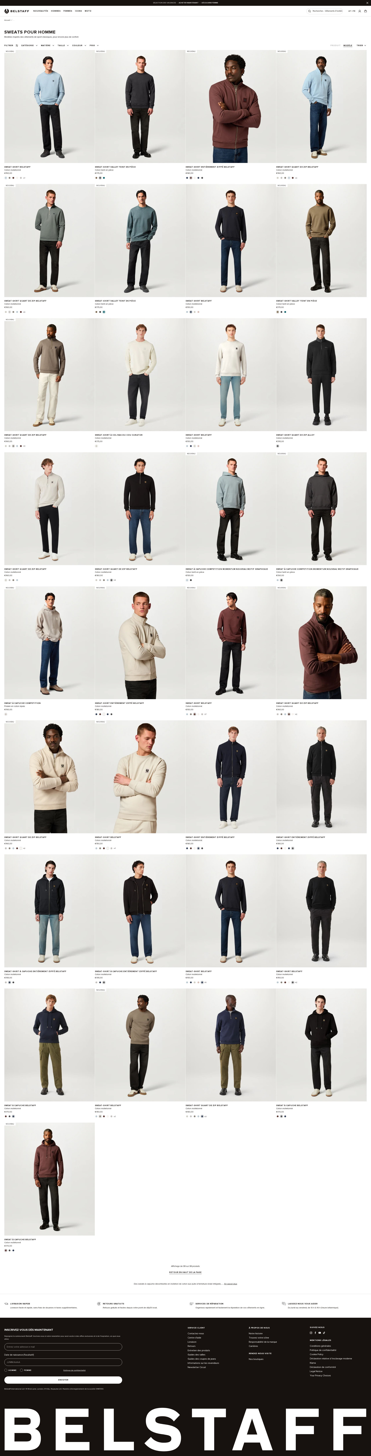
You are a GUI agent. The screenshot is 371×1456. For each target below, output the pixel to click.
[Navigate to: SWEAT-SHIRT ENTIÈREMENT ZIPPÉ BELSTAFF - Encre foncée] (231, 776)
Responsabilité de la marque (263, 1341)
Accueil (7, 20)
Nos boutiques (256, 1359)
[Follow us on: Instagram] (311, 1333)
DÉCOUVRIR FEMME (210, 3)
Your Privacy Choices (320, 1375)
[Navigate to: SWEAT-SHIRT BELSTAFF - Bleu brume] (49, 106)
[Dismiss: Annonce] (367, 3)
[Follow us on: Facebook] (315, 1333)
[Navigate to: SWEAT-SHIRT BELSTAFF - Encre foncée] (231, 240)
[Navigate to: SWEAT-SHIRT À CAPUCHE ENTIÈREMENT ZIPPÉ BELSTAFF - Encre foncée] (49, 910)
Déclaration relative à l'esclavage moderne (331, 1358)
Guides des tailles (196, 1354)
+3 (296, 178)
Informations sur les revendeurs (203, 1363)
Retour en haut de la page (185, 1272)
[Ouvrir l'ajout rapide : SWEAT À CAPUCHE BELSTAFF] (5, 1116)
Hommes (55, 11)
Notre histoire (256, 1333)
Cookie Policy (316, 1354)
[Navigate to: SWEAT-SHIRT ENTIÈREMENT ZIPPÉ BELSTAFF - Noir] (321, 776)
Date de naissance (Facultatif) (19, 1354)
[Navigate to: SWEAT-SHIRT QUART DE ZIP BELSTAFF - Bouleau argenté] (49, 508)
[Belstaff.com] (16, 11)
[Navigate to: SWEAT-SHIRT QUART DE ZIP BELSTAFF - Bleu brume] (321, 106)
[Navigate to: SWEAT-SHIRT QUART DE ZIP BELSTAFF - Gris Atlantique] (49, 240)
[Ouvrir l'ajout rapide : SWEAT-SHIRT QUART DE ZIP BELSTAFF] (277, 177)
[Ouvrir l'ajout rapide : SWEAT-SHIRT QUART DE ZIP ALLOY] (277, 446)
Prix (92, 45)
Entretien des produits (199, 1350)
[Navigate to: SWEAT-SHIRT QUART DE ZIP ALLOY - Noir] (321, 374)
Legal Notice (316, 1371)
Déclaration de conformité (323, 1367)
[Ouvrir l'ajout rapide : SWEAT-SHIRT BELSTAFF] (5, 177)
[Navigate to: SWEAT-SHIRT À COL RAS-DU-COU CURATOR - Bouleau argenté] (140, 374)
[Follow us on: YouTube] (320, 1333)
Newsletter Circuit (197, 1367)
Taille (61, 45)
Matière (45, 45)
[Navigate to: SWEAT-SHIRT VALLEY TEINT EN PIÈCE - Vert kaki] (321, 240)
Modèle (347, 45)
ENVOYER (63, 1380)
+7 (24, 178)
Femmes (67, 11)
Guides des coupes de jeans (202, 1358)
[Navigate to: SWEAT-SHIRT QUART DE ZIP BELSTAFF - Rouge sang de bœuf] (321, 642)
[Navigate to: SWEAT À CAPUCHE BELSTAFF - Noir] (321, 1045)
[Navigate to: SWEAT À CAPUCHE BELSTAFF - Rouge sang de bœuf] (49, 1179)
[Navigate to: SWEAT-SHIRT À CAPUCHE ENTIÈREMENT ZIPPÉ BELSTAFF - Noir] (140, 910)
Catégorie (27, 45)
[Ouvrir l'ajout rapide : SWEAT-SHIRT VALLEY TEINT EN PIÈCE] (96, 177)
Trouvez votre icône (259, 1337)
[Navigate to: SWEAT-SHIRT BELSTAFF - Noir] (321, 910)
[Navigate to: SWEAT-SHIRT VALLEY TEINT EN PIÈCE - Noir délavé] (140, 106)
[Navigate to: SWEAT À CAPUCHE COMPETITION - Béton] (49, 642)
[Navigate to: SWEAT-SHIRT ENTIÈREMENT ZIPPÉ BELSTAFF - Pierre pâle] (140, 642)
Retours (191, 1346)
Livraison (192, 1341)
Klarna (313, 1362)
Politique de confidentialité (323, 1350)
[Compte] (360, 11)
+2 (296, 714)
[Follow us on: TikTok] (324, 1333)
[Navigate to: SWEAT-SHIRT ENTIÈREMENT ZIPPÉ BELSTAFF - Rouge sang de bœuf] (231, 106)
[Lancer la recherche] (309, 11)
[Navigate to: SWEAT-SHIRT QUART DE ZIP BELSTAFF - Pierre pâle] (49, 776)
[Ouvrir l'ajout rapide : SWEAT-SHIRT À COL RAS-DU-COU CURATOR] (96, 446)
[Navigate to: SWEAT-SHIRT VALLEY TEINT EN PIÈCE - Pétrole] (140, 240)
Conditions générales (320, 1346)
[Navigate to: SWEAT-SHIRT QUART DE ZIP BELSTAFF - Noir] (140, 508)
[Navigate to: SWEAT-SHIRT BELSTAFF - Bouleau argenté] (231, 374)
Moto (88, 11)
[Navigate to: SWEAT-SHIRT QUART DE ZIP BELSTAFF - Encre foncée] (231, 1045)
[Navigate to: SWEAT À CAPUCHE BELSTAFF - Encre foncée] (49, 1045)
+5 (205, 982)
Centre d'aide (194, 1337)
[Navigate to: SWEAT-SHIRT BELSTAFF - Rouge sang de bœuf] (231, 642)
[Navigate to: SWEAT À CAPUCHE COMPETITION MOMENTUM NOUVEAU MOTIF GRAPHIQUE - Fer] (321, 508)
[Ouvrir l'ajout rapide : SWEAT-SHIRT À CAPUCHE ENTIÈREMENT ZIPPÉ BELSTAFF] (5, 982)
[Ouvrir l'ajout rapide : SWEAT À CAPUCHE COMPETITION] (5, 714)
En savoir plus (230, 1284)
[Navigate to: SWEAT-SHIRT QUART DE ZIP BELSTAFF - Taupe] (49, 374)
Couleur (77, 45)
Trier (360, 45)
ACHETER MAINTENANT (189, 3)
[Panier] (365, 11)
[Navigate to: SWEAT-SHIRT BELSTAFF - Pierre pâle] (140, 776)
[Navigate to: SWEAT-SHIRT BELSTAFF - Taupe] (140, 1045)
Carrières (253, 1346)
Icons (78, 11)
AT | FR (352, 11)
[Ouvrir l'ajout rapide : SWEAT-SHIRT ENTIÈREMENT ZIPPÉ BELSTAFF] (187, 177)
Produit (335, 45)
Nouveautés (40, 11)
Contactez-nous (196, 1333)
